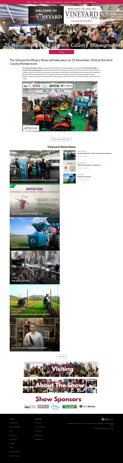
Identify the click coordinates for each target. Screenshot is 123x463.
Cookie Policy (38, 431)
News (41, 2)
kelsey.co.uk (110, 428)
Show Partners (58, 2)
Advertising (38, 422)
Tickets (35, 2)
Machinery (12, 435)
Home (29, 2)
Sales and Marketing (15, 427)
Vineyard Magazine (89, 2)
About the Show (76, 2)
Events (11, 447)
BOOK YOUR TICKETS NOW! (61, 139)
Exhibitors (48, 2)
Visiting (67, 2)
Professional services (15, 451)
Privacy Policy (38, 435)
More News (61, 356)
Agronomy (12, 443)
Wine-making (13, 439)
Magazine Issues (39, 439)
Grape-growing (13, 422)
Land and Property (14, 456)
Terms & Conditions (40, 427)
